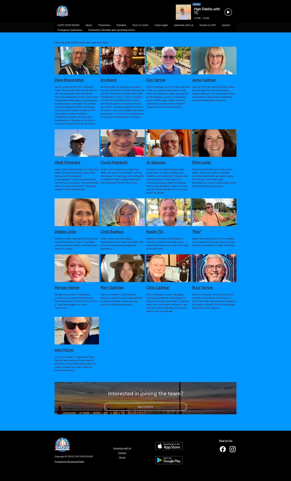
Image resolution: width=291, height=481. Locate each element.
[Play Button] (228, 12)
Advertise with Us (122, 448)
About (122, 457)
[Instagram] (232, 449)
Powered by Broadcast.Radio (69, 461)
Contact (122, 452)
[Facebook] (223, 449)
